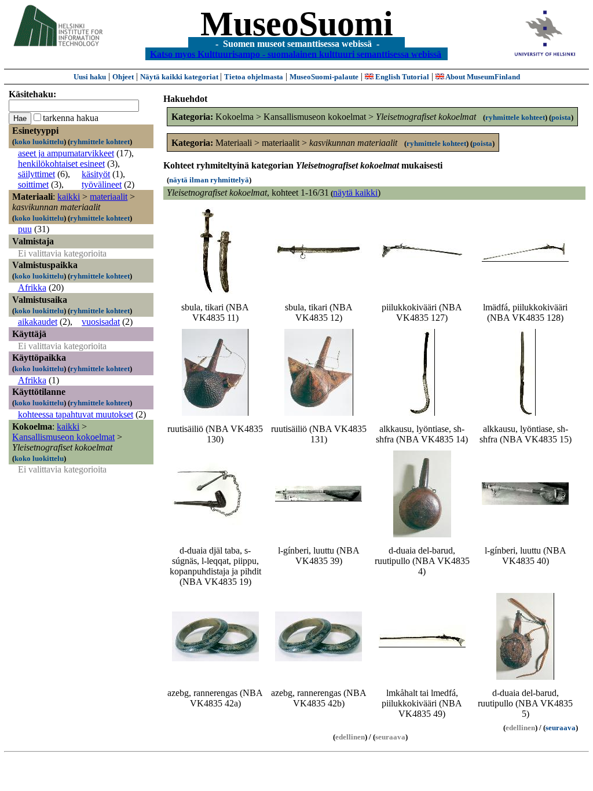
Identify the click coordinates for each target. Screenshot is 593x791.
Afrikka (32, 287)
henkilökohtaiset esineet (61, 164)
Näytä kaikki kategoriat (180, 76)
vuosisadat (101, 322)
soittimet (33, 184)
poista (561, 117)
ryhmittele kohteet (100, 141)
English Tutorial (401, 76)
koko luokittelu (39, 141)
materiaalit (108, 197)
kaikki (68, 197)
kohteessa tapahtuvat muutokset (75, 414)
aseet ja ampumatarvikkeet (66, 153)
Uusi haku (90, 76)
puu (25, 229)
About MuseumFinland (482, 76)
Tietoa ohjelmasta (253, 76)
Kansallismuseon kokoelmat (63, 437)
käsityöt (96, 174)
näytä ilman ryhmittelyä (209, 179)
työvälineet (102, 184)
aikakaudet (37, 322)
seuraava (561, 727)
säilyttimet (36, 174)
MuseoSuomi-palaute (324, 76)
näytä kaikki (355, 192)
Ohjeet (123, 76)
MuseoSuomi (296, 24)
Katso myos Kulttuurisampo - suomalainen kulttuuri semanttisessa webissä (295, 53)
